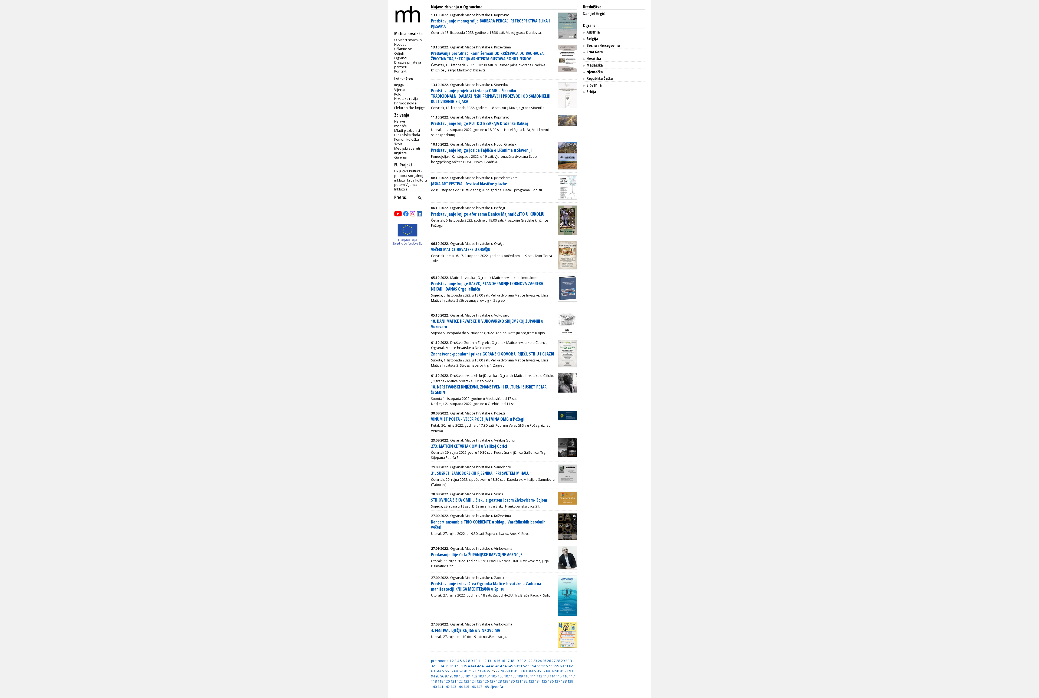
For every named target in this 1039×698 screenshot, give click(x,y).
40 (470, 665)
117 (572, 676)
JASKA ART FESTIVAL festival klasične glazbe (469, 184)
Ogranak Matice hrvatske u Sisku (476, 494)
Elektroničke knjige (409, 107)
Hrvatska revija (406, 98)
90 (557, 671)
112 (539, 676)
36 (451, 665)
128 (499, 681)
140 (434, 686)
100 (461, 676)
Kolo (397, 94)
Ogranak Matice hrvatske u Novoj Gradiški (483, 144)
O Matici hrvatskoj (408, 39)
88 (548, 671)
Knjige (399, 85)
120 (447, 681)
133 (531, 681)
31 (572, 660)
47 (502, 665)
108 (513, 676)
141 (440, 686)
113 (546, 676)
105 (494, 676)
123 (466, 681)
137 (557, 681)
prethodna (439, 660)
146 (473, 686)
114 (552, 676)
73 (479, 671)
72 (474, 671)
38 (460, 665)
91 (562, 671)
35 (447, 665)
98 (451, 676)
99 (456, 676)
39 (465, 665)
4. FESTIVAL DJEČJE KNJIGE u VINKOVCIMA (465, 630)
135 (544, 681)
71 (470, 671)
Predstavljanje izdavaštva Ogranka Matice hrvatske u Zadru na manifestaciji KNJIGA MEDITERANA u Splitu (486, 586)
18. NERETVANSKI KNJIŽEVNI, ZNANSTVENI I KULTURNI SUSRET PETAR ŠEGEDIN (489, 389)
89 (552, 671)
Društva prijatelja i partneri (408, 64)
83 (525, 671)
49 (511, 665)
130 (512, 681)
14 (494, 660)
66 (447, 671)
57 (548, 665)
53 (529, 665)
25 (544, 660)
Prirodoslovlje (405, 103)
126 (486, 681)
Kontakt (400, 71)
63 (433, 671)
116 (565, 676)
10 (475, 660)
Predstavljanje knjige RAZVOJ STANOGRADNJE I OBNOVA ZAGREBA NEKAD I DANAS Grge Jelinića (487, 286)
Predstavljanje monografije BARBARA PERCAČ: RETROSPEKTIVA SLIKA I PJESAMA (490, 23)
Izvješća (400, 125)
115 (559, 676)
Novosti (400, 44)
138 (564, 681)
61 (566, 665)
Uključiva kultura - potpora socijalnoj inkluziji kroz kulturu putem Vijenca (410, 178)
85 (534, 671)
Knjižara (400, 152)
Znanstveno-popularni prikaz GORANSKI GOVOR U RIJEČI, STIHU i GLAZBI (492, 354)
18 (512, 660)
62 (571, 665)
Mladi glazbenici (407, 130)
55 (539, 665)
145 (466, 686)
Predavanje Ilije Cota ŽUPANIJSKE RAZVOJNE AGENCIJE (476, 555)
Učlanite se (403, 48)
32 (433, 665)
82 (520, 671)
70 (465, 671)
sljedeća (496, 686)
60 (562, 665)
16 (503, 660)
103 (481, 676)
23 (535, 660)
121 (453, 681)
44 (488, 665)
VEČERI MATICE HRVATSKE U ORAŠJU (460, 249)
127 (492, 681)
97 (447, 676)
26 (549, 660)
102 (474, 676)
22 (530, 660)
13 (489, 660)
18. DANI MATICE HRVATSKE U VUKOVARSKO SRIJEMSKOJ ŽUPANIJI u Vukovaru (487, 324)
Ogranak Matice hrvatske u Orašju (477, 243)
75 (488, 671)
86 (539, 671)
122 (460, 681)
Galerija (400, 157)
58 (552, 665)
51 (520, 665)
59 (557, 665)
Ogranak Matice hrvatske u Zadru (477, 577)
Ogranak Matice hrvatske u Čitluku (526, 375)
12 (484, 660)
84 (529, 671)
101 (468, 676)
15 (498, 660)
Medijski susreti (407, 148)
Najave (399, 121)
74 (483, 671)
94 (433, 676)
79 (506, 671)
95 (437, 676)
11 (480, 660)
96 (442, 676)
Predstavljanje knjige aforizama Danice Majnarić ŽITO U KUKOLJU (487, 214)
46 (497, 665)
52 (525, 665)
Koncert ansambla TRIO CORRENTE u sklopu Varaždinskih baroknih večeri (488, 524)
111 (533, 676)
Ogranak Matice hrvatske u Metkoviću (463, 380)
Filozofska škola (407, 134)
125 (479, 681)
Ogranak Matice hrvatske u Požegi (477, 207)
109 (520, 676)
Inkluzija (400, 189)
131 (518, 681)
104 (487, 676)
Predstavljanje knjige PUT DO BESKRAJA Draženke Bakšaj (479, 123)
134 (538, 681)
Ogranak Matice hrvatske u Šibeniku (479, 84)
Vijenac (400, 89)
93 (571, 671)
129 (505, 681)
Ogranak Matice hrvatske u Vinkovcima (481, 548)
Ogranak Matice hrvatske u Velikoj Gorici (482, 440)
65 (442, 671)
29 (563, 660)
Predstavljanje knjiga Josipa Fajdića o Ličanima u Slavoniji (481, 150)
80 (511, 671)
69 (460, 671)
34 (442, 665)
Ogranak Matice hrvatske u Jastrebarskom (484, 177)
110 (526, 676)
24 (540, 660)
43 (483, 665)
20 (521, 660)
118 (434, 681)
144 (460, 686)
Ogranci (400, 57)
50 (516, 665)
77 (497, 671)
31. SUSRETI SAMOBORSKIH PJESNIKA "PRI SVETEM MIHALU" (481, 473)
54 (534, 665)
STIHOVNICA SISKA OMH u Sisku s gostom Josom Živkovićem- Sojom (489, 500)
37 (456, 665)
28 (558, 660)
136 (551, 681)
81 (516, 671)
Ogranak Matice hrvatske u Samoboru (480, 467)
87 (543, 671)
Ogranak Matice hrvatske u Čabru (518, 342)
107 (507, 676)
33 (437, 665)
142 (447, 686)
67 (451, 671)
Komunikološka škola (406, 141)
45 (493, 665)
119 (440, 681)
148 (486, 686)
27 (553, 660)
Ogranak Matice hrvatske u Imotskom (507, 277)
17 (507, 660)
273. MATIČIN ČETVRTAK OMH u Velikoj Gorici (469, 446)
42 (479, 665)
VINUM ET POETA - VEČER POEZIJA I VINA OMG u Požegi (477, 419)
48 (506, 665)
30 (567, 660)
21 (526, 660)
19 (517, 660)
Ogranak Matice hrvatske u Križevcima (480, 47)
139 (570, 681)
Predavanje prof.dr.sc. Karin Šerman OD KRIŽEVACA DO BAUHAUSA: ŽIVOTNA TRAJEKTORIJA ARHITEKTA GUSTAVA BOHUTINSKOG (488, 56)
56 (543, 665)
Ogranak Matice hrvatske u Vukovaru (479, 315)
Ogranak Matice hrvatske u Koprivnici (479, 14)
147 (479, 686)
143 (453, 686)
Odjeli (399, 53)
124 (473, 681)
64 (437, 671)
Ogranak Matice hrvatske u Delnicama (461, 347)
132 (525, 681)
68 (456, 671)
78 (502, 671)
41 (474, 665)
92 (566, 671)
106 (500, 676)
